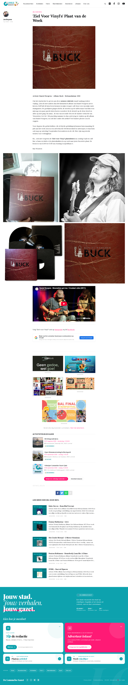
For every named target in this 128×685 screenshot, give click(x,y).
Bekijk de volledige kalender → (56, 479)
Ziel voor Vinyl (37, 12)
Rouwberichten (28, 4)
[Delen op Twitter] (62, 493)
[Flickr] (38, 680)
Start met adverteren (77, 428)
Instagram (58, 330)
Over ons (86, 4)
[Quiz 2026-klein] (80, 364)
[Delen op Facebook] (58, 493)
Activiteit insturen (76, 479)
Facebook (70, 330)
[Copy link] (70, 493)
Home (12, 670)
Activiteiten (39, 4)
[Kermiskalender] (48, 386)
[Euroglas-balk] (48, 363)
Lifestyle (78, 4)
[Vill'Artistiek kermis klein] (80, 383)
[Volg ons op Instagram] (119, 4)
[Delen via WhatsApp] (66, 493)
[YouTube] (34, 680)
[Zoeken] (105, 4)
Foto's (48, 4)
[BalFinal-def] (64, 411)
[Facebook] (27, 680)
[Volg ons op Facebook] (114, 4)
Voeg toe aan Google (86, 337)
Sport (60, 670)
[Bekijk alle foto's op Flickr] (110, 4)
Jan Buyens (7, 19)
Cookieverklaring (98, 680)
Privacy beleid (87, 680)
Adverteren (68, 4)
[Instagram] (31, 680)
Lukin (123, 680)
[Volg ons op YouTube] (123, 4)
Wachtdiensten (57, 4)
